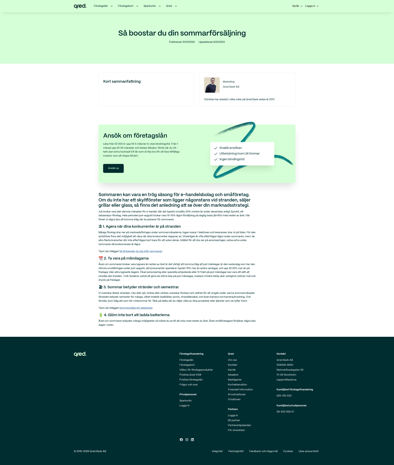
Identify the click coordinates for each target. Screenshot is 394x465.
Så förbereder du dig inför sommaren (140, 251)
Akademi (233, 375)
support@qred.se (286, 380)
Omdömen (234, 399)
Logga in (184, 406)
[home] (80, 6)
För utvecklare (236, 430)
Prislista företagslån (191, 380)
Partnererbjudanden (239, 425)
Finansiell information (240, 390)
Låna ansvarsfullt (309, 451)
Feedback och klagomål (263, 451)
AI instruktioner (237, 394)
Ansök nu (113, 168)
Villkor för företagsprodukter (196, 370)
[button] (111, 6)
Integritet (217, 451)
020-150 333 (284, 396)
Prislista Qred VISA (190, 375)
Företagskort (187, 365)
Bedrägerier (235, 380)
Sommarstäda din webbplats (136, 308)
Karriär (232, 370)
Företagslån (186, 360)
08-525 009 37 (285, 412)
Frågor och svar (188, 385)
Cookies (288, 451)
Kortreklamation (237, 385)
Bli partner (234, 420)
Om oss (232, 360)
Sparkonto (185, 401)
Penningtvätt (236, 451)
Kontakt (232, 365)
